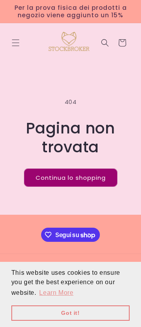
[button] (15, 42)
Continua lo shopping (71, 178)
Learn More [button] (56, 292)
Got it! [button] (70, 313)
